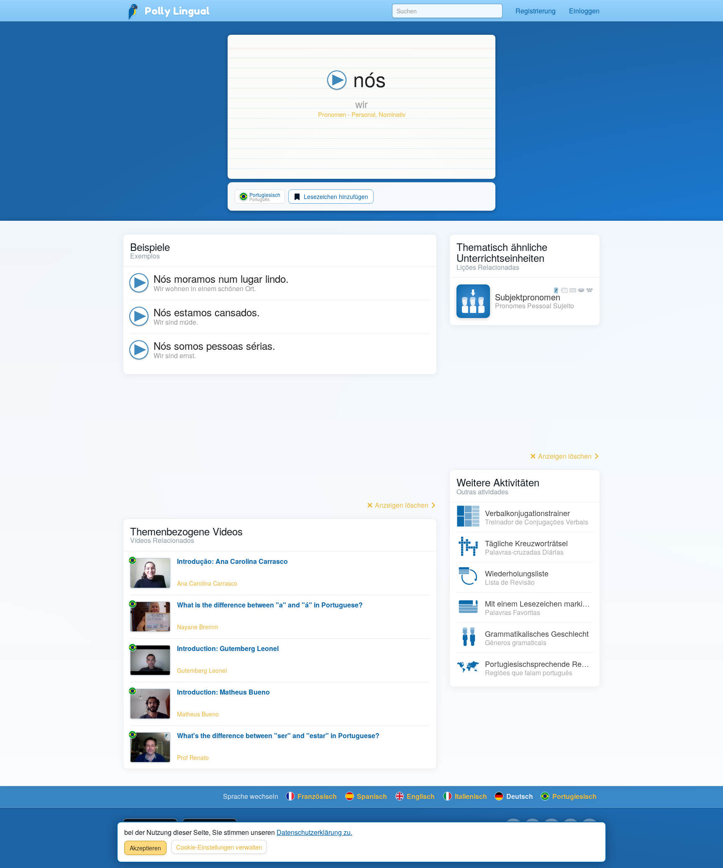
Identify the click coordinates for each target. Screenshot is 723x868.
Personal (363, 114)
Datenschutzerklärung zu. (314, 832)
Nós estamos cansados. (207, 312)
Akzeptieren (145, 848)
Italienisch (470, 796)
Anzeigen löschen (401, 505)
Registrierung (535, 11)
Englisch (420, 796)
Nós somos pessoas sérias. (214, 345)
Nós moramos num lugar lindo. (221, 278)
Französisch (316, 796)
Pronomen (332, 114)
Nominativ (392, 114)
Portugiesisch (574, 796)
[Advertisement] (280, 440)
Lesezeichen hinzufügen (335, 196)
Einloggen (584, 11)
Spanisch (371, 796)
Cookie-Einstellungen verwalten (219, 846)
